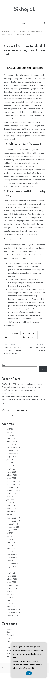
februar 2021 (12, 606)
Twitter (31, 333)
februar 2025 (12, 475)
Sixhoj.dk (24, 9)
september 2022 (13, 564)
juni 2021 (10, 594)
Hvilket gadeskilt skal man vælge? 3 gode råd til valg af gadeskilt (13, 350)
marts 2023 (11, 545)
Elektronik (10, 635)
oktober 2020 (12, 616)
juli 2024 (10, 496)
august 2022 (12, 567)
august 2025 (12, 457)
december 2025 (13, 447)
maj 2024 (10, 502)
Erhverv (10, 638)
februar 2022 (12, 579)
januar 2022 (11, 582)
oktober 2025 (12, 450)
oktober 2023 (12, 524)
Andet (9, 629)
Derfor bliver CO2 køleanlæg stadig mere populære (23, 384)
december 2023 (13, 518)
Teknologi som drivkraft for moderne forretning (21, 387)
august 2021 (12, 588)
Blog (8, 632)
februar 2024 (12, 512)
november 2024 (13, 484)
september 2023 (13, 527)
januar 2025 (11, 478)
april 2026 (11, 438)
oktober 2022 (12, 561)
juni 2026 (10, 432)
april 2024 (11, 506)
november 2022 (13, 557)
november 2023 (13, 521)
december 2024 (13, 481)
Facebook (14, 333)
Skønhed (10, 653)
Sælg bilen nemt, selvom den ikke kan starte (20, 396)
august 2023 (12, 530)
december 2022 (13, 554)
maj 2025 (10, 466)
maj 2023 (10, 539)
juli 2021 (10, 591)
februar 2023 (12, 548)
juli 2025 (10, 460)
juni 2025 (10, 463)
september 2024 (13, 490)
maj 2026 (10, 435)
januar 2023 (11, 551)
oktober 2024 (12, 487)
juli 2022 (10, 570)
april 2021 (11, 600)
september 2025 (13, 453)
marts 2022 (11, 576)
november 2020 (13, 613)
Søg (3, 365)
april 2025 (11, 469)
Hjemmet (10, 641)
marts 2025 (11, 472)
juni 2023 (10, 536)
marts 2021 (11, 603)
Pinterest (14, 337)
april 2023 (11, 542)
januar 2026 (11, 444)
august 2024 (12, 493)
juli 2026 (10, 429)
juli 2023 (10, 533)
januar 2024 (11, 515)
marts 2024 (11, 509)
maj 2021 (10, 597)
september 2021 (13, 585)
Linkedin (31, 337)
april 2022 (11, 573)
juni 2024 (10, 499)
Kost (8, 647)
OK (29, 673)
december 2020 (13, 610)
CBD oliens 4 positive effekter (36, 349)
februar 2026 (12, 441)
